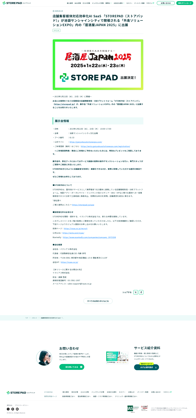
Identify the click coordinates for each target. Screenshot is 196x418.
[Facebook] (12, 409)
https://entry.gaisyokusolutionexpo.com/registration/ (105, 146)
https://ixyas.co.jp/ (69, 262)
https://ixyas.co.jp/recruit (75, 228)
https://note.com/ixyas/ (73, 232)
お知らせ (34, 318)
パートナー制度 (142, 392)
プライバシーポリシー (22, 405)
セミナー (122, 392)
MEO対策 (74, 392)
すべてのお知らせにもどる (98, 301)
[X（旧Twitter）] (8, 409)
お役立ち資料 (111, 392)
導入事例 (65, 392)
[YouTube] (17, 409)
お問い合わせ (156, 392)
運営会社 (9, 405)
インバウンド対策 (97, 392)
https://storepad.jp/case (83, 204)
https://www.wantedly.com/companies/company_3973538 (89, 237)
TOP (26, 318)
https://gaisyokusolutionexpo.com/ (86, 142)
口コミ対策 (85, 392)
